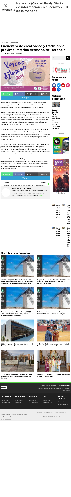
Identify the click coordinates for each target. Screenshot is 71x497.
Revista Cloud (18, 402)
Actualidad (5, 43)
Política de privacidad (48, 412)
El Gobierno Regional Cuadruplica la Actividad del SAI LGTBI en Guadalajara (51, 313)
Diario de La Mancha (63, 404)
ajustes (15, 495)
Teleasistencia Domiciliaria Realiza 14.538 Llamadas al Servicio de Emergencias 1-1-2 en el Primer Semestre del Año (17, 313)
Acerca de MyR (66, 390)
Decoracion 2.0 (4, 400)
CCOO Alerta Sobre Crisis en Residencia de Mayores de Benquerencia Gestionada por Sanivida (16, 376)
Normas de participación (60, 412)
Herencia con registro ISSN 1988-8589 (51, 416)
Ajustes (62, 493)
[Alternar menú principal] (67, 7)
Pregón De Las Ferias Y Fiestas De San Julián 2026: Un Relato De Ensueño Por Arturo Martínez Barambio (53, 281)
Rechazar (52, 493)
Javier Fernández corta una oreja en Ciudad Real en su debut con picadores (53, 345)
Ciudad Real (61, 402)
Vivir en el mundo (33, 402)
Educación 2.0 (46, 400)
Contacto (67, 388)
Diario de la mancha (64, 385)
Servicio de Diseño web (57, 388)
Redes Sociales (19, 400)
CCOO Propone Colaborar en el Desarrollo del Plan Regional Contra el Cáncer (17, 345)
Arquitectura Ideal (5, 402)
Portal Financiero (47, 402)
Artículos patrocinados (44, 388)
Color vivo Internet (15, 411)
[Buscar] (68, 58)
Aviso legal (39, 412)
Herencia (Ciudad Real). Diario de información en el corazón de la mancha (39, 7)
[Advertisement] (35, 27)
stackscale (41, 195)
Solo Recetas (32, 400)
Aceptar (41, 493)
